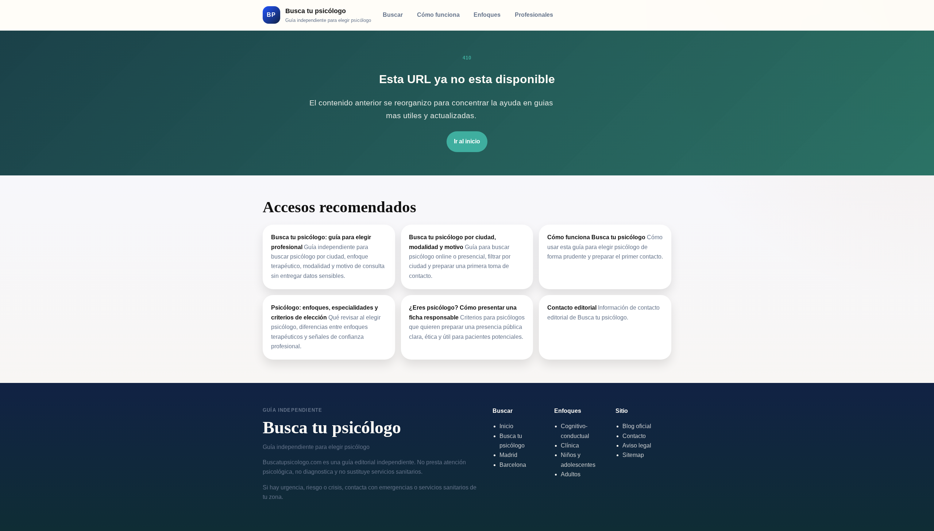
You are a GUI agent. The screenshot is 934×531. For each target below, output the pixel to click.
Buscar (393, 15)
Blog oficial (636, 426)
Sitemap (633, 455)
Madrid (508, 455)
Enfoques (487, 15)
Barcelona (512, 465)
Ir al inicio (467, 141)
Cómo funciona (438, 15)
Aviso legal (636, 445)
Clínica (570, 445)
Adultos (570, 474)
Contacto (634, 436)
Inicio (506, 426)
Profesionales (534, 15)
